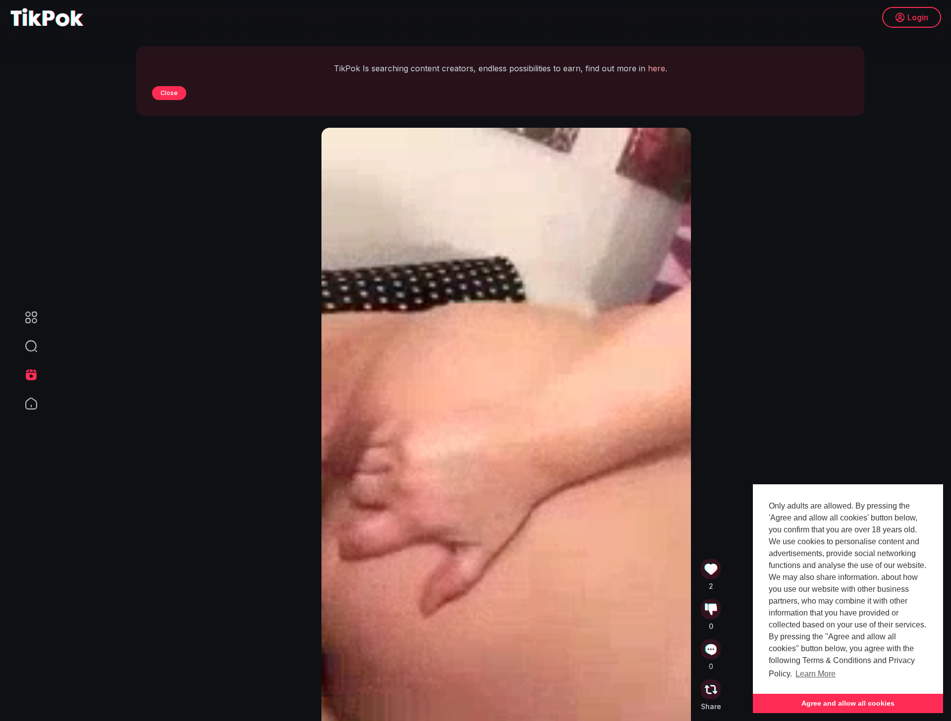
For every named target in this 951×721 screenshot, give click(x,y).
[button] (25, 346)
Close (169, 93)
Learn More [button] (815, 674)
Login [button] (917, 17)
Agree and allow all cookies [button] (848, 703)
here (656, 68)
